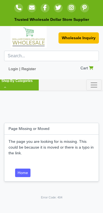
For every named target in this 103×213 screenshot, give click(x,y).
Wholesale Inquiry (79, 38)
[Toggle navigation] (94, 84)
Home (23, 173)
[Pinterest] (84, 8)
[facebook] (45, 8)
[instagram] (71, 8)
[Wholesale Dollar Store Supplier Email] (31, 8)
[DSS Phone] (18, 8)
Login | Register (22, 69)
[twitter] (58, 8)
